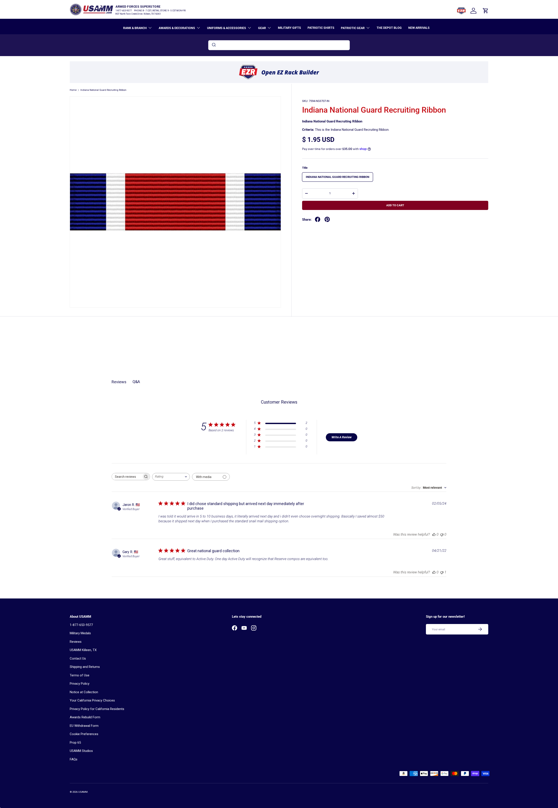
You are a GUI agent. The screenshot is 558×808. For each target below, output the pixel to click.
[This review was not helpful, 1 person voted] (441, 572)
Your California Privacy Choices (92, 700)
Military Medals (80, 633)
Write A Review (342, 437)
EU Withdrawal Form (84, 726)
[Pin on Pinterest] (327, 219)
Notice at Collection (84, 692)
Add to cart (395, 205)
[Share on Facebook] (317, 219)
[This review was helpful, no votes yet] (434, 534)
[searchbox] (127, 476)
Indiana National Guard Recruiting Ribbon (103, 90)
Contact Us (78, 658)
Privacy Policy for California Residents (97, 709)
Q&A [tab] (136, 381)
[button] (485, 10)
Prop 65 (75, 742)
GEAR (262, 28)
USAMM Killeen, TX (83, 650)
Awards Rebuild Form (85, 717)
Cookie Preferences (84, 734)
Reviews (76, 642)
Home (73, 90)
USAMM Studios (81, 751)
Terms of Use (79, 675)
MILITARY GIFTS (289, 27)
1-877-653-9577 (81, 625)
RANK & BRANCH (135, 28)
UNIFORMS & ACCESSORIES (226, 28)
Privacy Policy (79, 684)
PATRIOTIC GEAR (353, 28)
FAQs (73, 759)
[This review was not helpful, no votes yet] (441, 534)
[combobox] (279, 45)
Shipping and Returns (85, 667)
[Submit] (213, 45)
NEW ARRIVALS (419, 27)
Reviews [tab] (119, 382)
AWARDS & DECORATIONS (177, 28)
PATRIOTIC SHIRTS (321, 27)
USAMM (83, 792)
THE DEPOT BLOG (389, 27)
